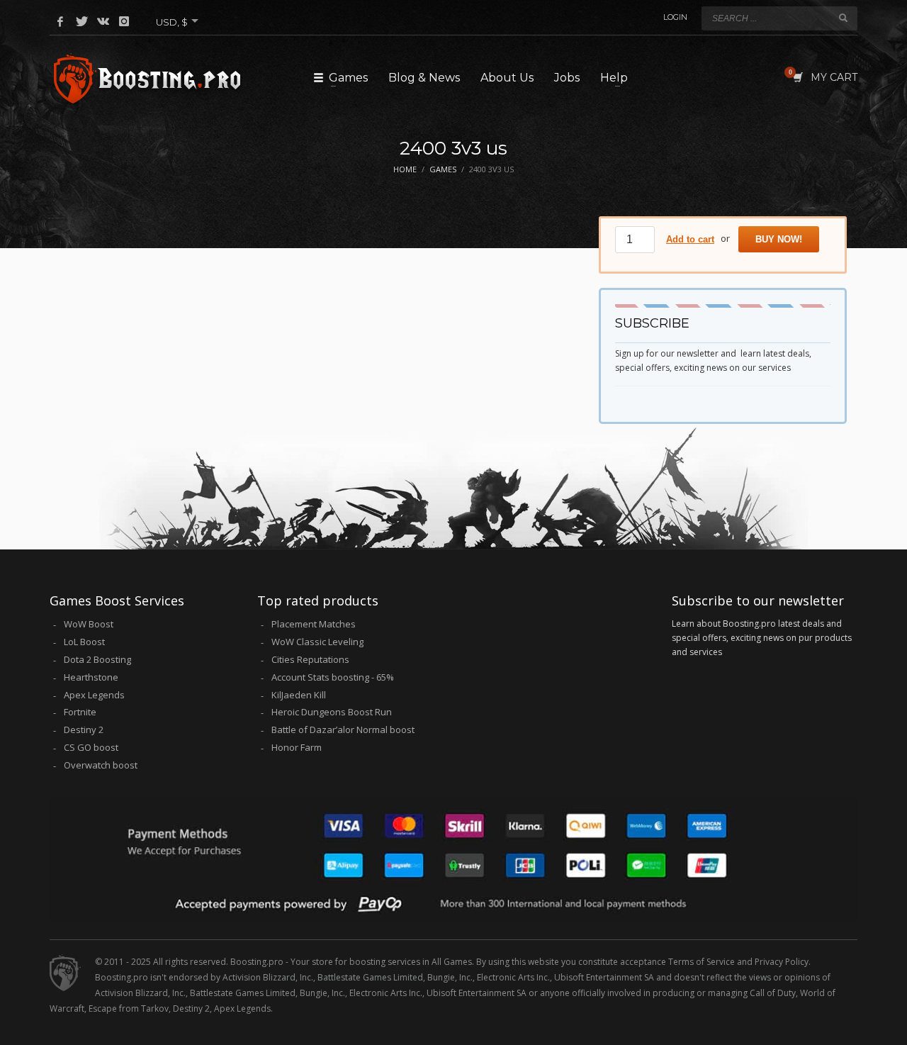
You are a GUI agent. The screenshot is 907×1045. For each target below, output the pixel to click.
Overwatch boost (100, 765)
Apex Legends (94, 694)
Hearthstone (91, 677)
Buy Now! (778, 239)
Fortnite (80, 711)
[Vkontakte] (102, 21)
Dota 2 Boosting (97, 659)
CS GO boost (91, 747)
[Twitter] (81, 21)
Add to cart (690, 239)
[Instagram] (124, 21)
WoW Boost (88, 624)
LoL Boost (84, 641)
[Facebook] (60, 21)
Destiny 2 (83, 729)
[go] (843, 18)
